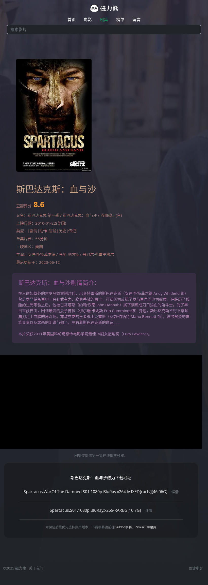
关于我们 (36, 568)
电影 (88, 19)
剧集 (104, 19)
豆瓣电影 (196, 568)
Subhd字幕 (123, 527)
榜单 (120, 19)
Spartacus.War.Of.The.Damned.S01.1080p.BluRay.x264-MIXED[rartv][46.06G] (95, 491)
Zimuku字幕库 (146, 527)
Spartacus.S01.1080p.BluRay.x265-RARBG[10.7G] (95, 510)
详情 (175, 491)
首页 (71, 19)
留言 (136, 19)
